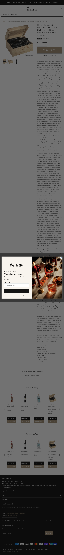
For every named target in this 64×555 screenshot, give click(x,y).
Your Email (7, 282)
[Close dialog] (61, 258)
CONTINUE (16, 291)
